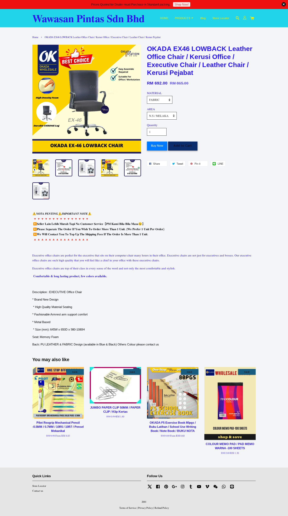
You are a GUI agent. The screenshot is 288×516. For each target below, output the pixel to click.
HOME (164, 18)
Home (35, 37)
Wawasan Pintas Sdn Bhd (88, 18)
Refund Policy (162, 508)
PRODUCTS (183, 18)
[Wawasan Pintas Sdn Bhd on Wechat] (215, 488)
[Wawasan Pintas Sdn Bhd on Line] (232, 488)
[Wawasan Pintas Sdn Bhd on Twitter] (149, 488)
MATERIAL (154, 93)
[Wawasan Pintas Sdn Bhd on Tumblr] (191, 488)
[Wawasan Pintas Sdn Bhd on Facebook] (158, 488)
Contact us (37, 490)
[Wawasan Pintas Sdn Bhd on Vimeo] (207, 488)
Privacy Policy (145, 508)
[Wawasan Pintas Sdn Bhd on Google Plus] (174, 488)
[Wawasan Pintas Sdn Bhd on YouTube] (199, 488)
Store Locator (220, 18)
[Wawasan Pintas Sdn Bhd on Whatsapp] (223, 488)
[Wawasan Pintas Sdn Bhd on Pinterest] (166, 488)
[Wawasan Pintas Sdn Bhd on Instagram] (182, 488)
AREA (151, 109)
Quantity (152, 125)
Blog (203, 18)
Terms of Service (127, 508)
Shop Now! (182, 4)
